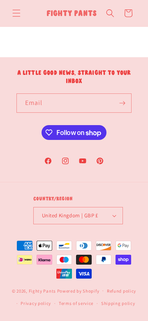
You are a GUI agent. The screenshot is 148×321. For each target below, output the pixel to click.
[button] (16, 13)
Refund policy (121, 291)
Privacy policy (36, 303)
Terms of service (76, 303)
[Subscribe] (122, 103)
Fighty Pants (42, 290)
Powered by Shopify (78, 290)
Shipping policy (118, 303)
